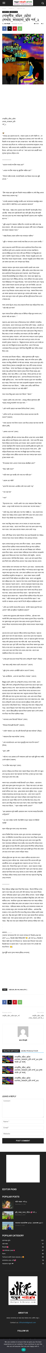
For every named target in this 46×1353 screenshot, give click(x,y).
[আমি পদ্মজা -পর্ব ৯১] (7, 1204)
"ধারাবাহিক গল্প (11, 8)
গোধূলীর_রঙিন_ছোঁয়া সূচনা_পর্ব (10, 1016)
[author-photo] (23, 1037)
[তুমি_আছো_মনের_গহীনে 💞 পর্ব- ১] (7, 1215)
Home (4, 8)
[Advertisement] (23, 101)
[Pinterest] (15, 28)
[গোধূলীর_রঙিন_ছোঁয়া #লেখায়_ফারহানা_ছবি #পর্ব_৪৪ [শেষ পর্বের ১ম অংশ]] (7, 1059)
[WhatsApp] (20, 28)
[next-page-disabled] (7, 1088)
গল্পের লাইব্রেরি (7, 23)
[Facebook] (4, 28)
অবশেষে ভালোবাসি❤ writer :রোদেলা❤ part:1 (29, 1223)
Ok (24, 1350)
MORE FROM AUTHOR (29, 1051)
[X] (9, 28)
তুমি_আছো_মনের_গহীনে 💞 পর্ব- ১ (25, 1212)
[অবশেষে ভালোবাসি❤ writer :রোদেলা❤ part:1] (7, 1226)
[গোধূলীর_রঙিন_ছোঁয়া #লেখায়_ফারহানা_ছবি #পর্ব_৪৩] (7, 1080)
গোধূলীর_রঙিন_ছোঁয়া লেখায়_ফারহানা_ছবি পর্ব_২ (18, 989)
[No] (43, 1346)
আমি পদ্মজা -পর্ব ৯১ (21, 1202)
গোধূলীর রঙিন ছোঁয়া (21, 8)
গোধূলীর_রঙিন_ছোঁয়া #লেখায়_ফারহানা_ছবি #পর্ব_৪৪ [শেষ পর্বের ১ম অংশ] (28, 1059)
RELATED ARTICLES (11, 1051)
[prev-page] (3, 1088)
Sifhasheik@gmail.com (27, 1322)
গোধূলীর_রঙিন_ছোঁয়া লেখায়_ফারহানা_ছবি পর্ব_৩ (36, 1017)
